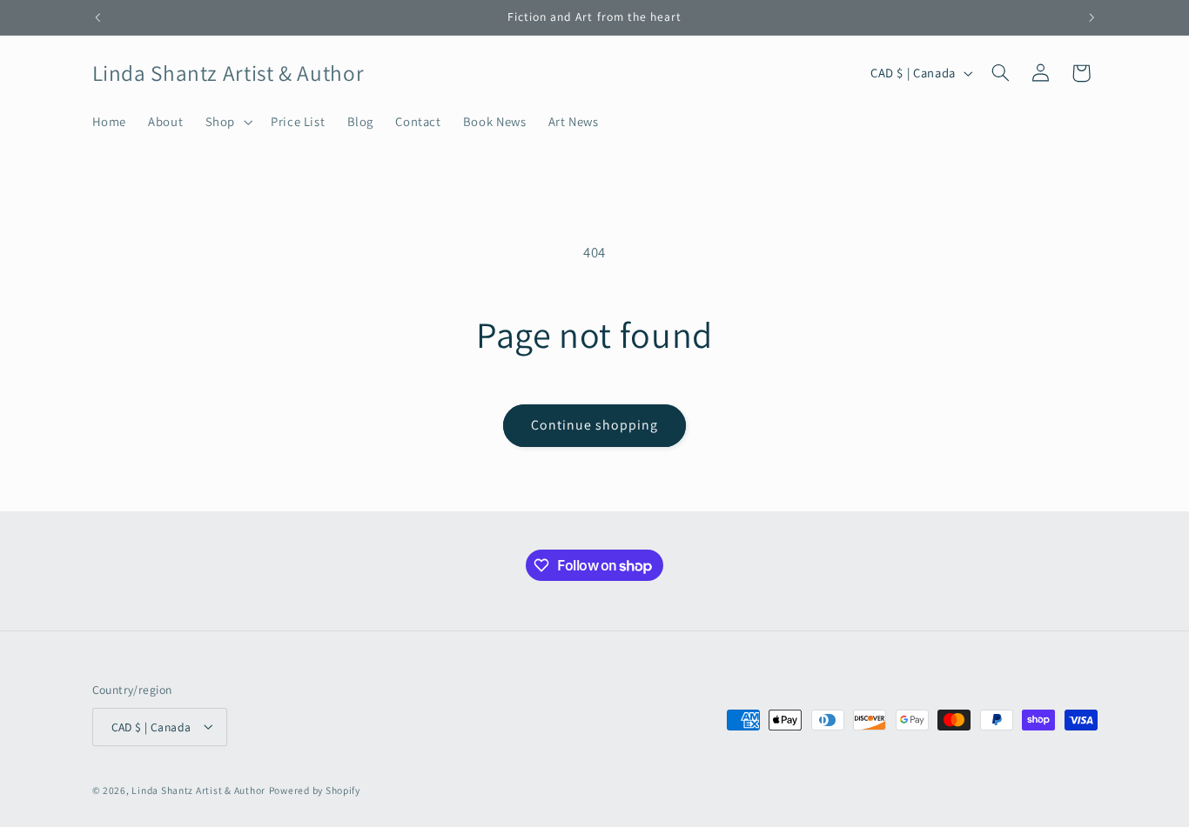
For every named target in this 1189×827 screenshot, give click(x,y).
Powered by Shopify (314, 789)
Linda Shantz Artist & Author (198, 789)
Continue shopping (595, 425)
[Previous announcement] (97, 17)
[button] (226, 122)
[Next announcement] (1091, 17)
